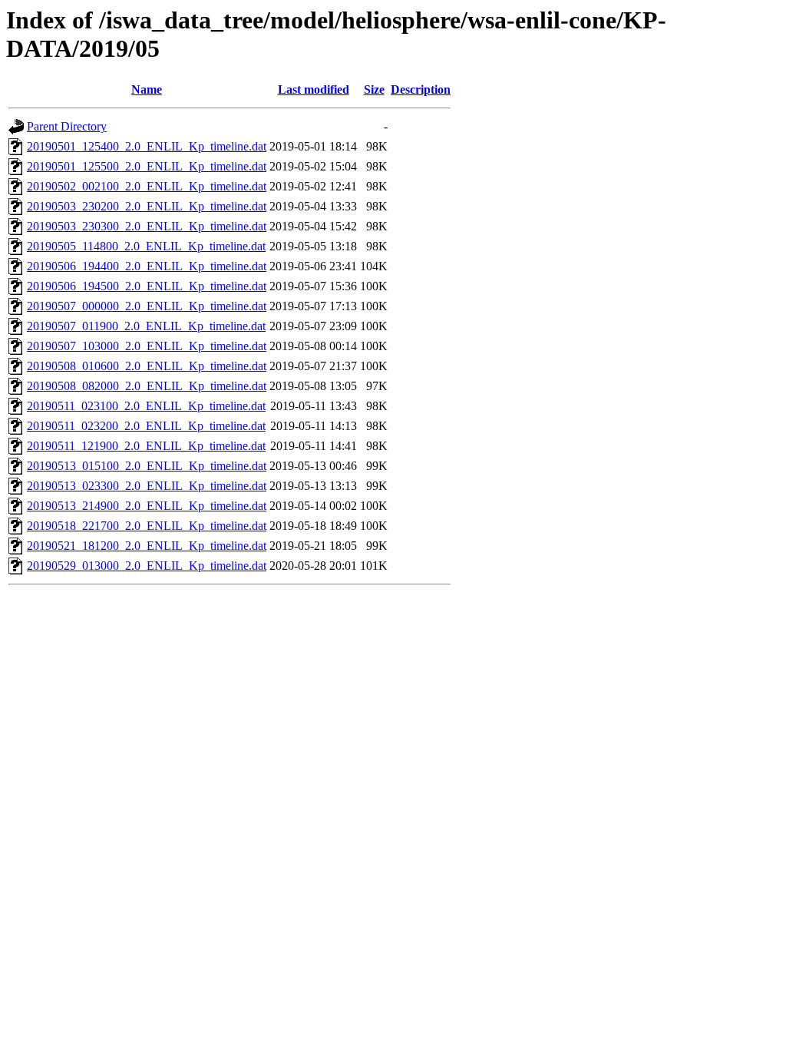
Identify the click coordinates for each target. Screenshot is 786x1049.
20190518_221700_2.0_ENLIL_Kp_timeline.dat (146, 525)
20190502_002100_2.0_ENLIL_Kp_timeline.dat (146, 186)
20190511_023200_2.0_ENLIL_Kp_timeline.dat (146, 425)
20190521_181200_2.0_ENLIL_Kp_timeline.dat (146, 545)
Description (421, 89)
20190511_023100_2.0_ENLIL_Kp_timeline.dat (146, 405)
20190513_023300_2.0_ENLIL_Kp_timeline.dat (146, 485)
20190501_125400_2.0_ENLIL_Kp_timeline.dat (146, 146)
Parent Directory (67, 126)
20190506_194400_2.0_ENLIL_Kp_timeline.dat (146, 266)
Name (146, 89)
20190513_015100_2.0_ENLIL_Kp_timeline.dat (146, 465)
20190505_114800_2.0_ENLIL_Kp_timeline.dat (146, 246)
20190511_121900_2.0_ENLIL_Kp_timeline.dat (146, 445)
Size (374, 89)
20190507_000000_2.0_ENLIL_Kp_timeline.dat (146, 306)
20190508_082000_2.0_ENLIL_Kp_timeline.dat (146, 385)
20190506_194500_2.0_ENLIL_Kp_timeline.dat (146, 286)
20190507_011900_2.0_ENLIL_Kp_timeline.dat (146, 326)
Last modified (313, 89)
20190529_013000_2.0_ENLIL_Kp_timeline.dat (146, 565)
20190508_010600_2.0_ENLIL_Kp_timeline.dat (146, 365)
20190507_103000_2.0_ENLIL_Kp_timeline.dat (146, 345)
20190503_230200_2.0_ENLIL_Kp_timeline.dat (146, 206)
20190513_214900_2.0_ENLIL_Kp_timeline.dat (146, 505)
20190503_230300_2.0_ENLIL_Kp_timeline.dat (146, 226)
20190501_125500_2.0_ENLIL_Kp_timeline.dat (146, 166)
